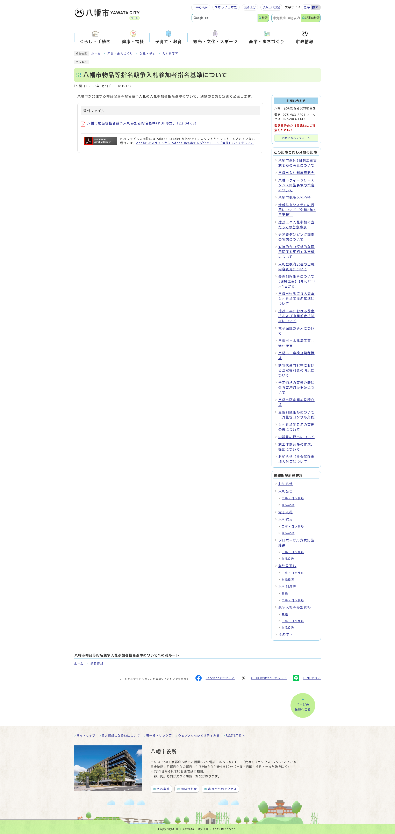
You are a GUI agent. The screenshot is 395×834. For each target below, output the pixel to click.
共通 (285, 593)
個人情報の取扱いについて (121, 735)
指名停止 (285, 634)
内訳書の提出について (296, 437)
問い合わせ (189, 789)
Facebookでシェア (220, 678)
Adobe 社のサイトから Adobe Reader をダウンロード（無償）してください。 (195, 143)
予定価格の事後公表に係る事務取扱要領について (296, 387)
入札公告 (285, 491)
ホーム (96, 53)
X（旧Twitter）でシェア (269, 678)
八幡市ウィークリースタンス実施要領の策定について (296, 185)
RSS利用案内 (235, 735)
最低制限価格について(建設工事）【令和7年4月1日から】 (297, 281)
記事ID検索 (312, 17)
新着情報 (97, 663)
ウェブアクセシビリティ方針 (199, 735)
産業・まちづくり (120, 53)
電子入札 (285, 512)
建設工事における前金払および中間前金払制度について (296, 316)
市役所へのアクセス (222, 789)
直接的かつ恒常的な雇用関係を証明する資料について (296, 251)
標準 (307, 7)
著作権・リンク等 (159, 735)
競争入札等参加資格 (294, 607)
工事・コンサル (293, 498)
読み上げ (250, 7)
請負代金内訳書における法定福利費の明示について (296, 370)
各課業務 (163, 789)
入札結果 (285, 519)
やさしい (226, 7)
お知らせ (285, 484)
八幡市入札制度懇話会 (296, 172)
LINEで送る (312, 678)
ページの (303, 707)
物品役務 (288, 505)
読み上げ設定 (271, 7)
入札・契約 (148, 53)
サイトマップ (86, 735)
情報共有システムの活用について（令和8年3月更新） (297, 209)
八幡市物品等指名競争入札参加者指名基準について (296, 298)
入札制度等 (170, 53)
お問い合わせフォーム (296, 138)
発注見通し (287, 566)
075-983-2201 (294, 114)
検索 (265, 17)
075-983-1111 (231, 762)
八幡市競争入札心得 (294, 197)
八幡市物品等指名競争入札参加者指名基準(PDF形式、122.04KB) (142, 123)
